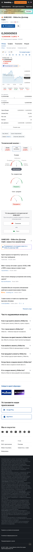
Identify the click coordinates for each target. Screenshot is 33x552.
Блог (2, 440)
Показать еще (16, 127)
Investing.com (9, 292)
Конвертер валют (22, 48)
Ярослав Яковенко (6, 281)
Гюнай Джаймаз (5, 303)
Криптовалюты (6, 6)
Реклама (20, 444)
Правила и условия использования (10, 530)
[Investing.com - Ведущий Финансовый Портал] (8, 2)
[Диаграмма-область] (5, 52)
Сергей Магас (5, 270)
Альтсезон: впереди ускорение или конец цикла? (16, 278)
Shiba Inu (8, 136)
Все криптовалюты (19, 6)
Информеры (4, 451)
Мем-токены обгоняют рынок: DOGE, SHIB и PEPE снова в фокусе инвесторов (16, 267)
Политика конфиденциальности (9, 535)
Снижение (18, 223)
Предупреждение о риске (8, 541)
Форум (26, 44)
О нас (19, 440)
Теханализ (18, 44)
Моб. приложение (6, 444)
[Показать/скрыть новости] (11, 52)
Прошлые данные (11, 48)
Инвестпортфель (6, 447)
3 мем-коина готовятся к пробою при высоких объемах (14, 300)
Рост (17, 231)
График (10, 44)
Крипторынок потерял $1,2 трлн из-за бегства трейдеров (14, 256)
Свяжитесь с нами (23, 447)
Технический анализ (10, 143)
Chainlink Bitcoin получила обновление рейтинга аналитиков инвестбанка (14, 289)
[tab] (8, 148)
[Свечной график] (3, 52)
